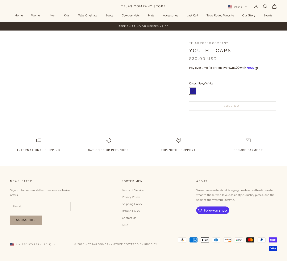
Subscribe (26, 220)
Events (268, 15)
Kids (67, 15)
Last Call (192, 15)
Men (52, 15)
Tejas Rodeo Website (220, 15)
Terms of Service (133, 190)
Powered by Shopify (140, 244)
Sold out (232, 106)
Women (36, 15)
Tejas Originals (87, 15)
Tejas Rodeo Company (208, 43)
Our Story (248, 15)
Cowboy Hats (131, 15)
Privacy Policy (131, 197)
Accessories (170, 15)
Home (19, 15)
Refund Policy (131, 211)
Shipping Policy (132, 204)
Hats (151, 15)
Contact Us (129, 218)
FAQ (125, 225)
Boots (109, 15)
